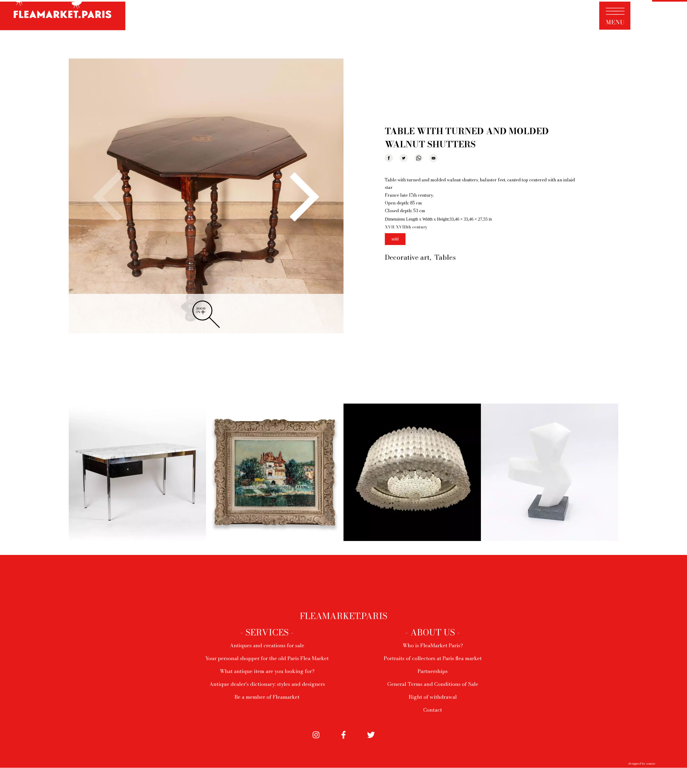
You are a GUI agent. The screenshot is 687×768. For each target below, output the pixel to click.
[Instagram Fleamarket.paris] (316, 740)
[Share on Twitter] (404, 158)
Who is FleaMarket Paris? (433, 645)
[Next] (299, 197)
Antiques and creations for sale (267, 645)
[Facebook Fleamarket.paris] (343, 740)
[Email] (433, 158)
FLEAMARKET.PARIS (343, 616)
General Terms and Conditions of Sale (432, 684)
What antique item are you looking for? (267, 671)
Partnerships (433, 671)
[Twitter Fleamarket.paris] (371, 740)
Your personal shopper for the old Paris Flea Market (267, 658)
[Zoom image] (206, 196)
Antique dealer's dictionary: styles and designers (267, 684)
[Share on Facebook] (389, 158)
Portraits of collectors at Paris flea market (433, 658)
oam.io (650, 763)
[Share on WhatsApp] (419, 158)
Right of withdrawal (432, 697)
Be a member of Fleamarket (267, 697)
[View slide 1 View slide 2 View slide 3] (206, 196)
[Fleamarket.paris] (62, 16)
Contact (432, 710)
